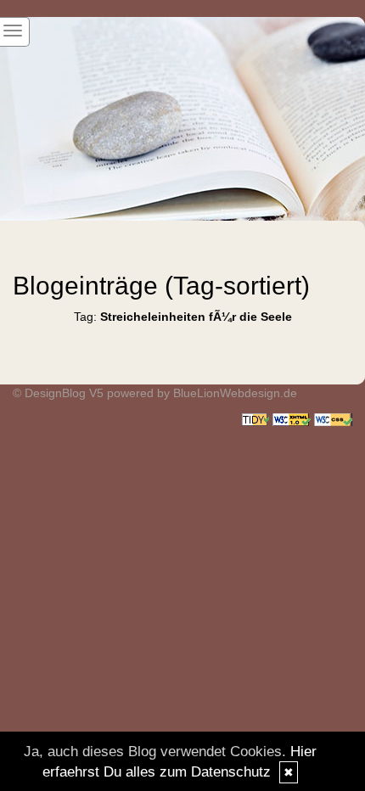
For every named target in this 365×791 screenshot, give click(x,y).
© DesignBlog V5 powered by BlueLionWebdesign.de (155, 393)
